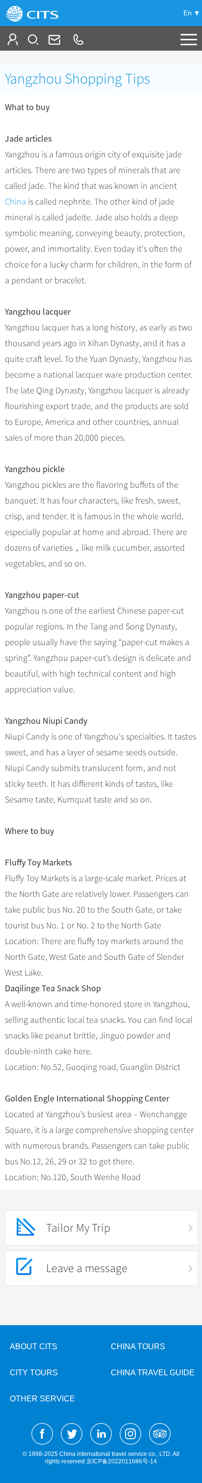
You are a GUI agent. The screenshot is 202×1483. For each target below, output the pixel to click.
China (15, 201)
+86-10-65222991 (78, 39)
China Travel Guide (153, 1372)
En (187, 13)
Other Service (42, 1398)
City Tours (34, 1372)
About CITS (33, 1346)
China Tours (138, 1346)
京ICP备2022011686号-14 (121, 1461)
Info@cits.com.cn (53, 39)
